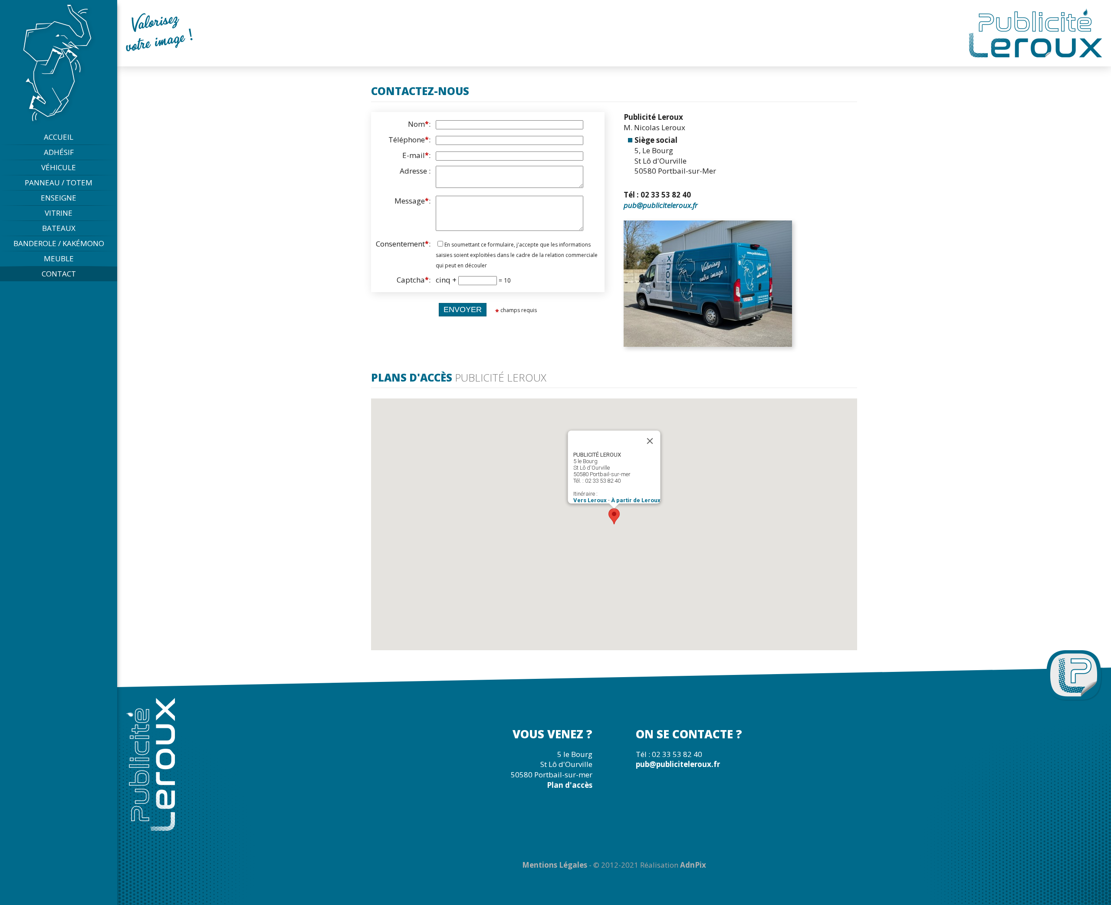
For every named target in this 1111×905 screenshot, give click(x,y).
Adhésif (59, 152)
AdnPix (693, 865)
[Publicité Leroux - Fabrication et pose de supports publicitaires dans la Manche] (1035, 32)
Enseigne (58, 198)
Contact (59, 274)
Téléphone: (409, 140)
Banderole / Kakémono (58, 243)
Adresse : (415, 171)
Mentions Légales (554, 865)
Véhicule (58, 167)
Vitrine (58, 213)
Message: (412, 201)
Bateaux (59, 228)
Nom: (419, 124)
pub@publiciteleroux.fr (661, 205)
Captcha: (414, 280)
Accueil (58, 137)
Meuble (59, 258)
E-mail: (416, 155)
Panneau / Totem (58, 183)
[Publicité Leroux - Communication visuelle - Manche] (58, 63)
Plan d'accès (569, 785)
